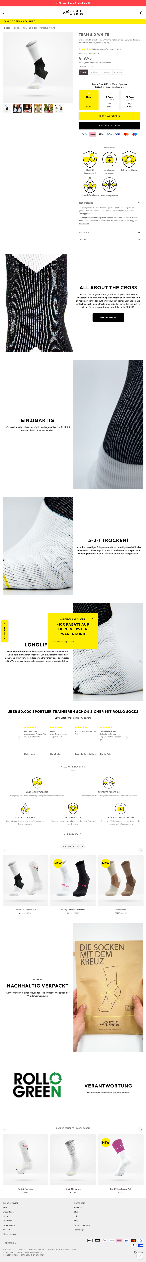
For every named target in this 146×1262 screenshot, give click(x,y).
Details (82, 239)
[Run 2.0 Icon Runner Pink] (120, 1159)
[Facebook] (135, 1252)
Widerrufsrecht (33, 1252)
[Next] (140, 850)
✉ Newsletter (4, 631)
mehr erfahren (108, 317)
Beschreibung (86, 203)
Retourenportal (9, 1225)
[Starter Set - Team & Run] (25, 880)
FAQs (5, 1207)
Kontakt (6, 1216)
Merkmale (84, 232)
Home (7, 28)
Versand (6, 1229)
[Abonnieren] (91, 641)
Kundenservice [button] (10, 1203)
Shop (76, 1220)
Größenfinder (8, 1212)
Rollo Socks (11, 1249)
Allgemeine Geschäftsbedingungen (43, 1249)
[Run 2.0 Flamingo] (25, 1159)
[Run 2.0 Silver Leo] (73, 1159)
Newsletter (7, 1220)
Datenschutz (70, 1249)
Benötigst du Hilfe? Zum (95, 62)
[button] (20, 738)
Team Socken (30, 28)
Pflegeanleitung (9, 1234)
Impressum (8, 1252)
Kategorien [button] (80, 1203)
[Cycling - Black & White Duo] (73, 880)
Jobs (76, 1216)
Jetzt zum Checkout (109, 125)
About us (78, 1207)
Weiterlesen (84, 223)
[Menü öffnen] (7, 12)
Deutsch (9, 1243)
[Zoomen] (38, 67)
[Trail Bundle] (120, 880)
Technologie (79, 1229)
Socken (16, 28)
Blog (76, 1212)
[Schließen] (94, 618)
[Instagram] (142, 1252)
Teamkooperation (82, 1225)
